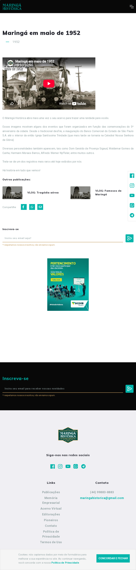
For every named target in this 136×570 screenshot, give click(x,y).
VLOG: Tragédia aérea (43, 192)
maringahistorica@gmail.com (102, 498)
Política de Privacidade (51, 534)
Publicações (51, 492)
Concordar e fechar (113, 558)
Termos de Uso (51, 542)
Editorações (51, 514)
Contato (51, 525)
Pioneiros (51, 520)
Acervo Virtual (51, 508)
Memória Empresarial (51, 500)
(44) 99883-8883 (102, 492)
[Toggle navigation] (132, 6)
